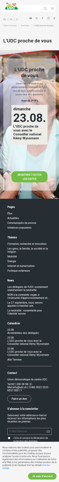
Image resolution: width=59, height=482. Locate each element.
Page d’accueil (10, 26)
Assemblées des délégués (23, 332)
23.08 (10, 337)
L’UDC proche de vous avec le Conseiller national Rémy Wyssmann (28, 342)
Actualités (13, 218)
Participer (25, 26)
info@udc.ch (20, 387)
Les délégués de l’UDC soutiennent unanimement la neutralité (27, 288)
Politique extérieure (18, 270)
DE (4, 19)
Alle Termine (14, 359)
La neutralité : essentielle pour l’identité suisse (24, 312)
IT (17, 19)
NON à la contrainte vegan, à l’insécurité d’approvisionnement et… (28, 296)
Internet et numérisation (21, 266)
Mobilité (12, 256)
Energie (11, 261)
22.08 (10, 329)
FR (11, 19)
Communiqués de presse (21, 222)
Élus (9, 213)
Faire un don (19, 398)
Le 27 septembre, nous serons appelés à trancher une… (25, 304)
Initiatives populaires (19, 227)
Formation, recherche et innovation (27, 243)
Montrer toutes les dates (29, 176)
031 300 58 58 (19, 384)
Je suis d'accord (42, 476)
